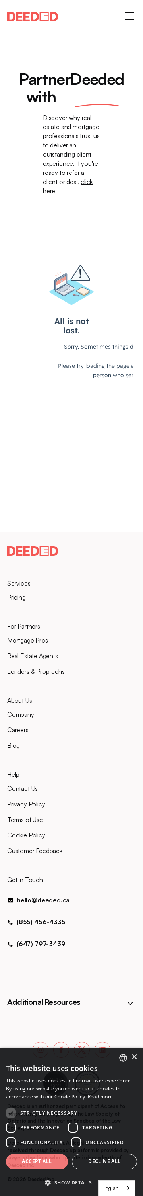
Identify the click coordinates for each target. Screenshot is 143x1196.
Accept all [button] (37, 1161)
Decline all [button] (104, 1161)
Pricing (16, 597)
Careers (18, 730)
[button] (128, 15)
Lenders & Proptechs (36, 671)
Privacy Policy (26, 804)
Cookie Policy (26, 835)
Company (20, 714)
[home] (32, 16)
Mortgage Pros (27, 640)
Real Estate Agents (32, 656)
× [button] (134, 1057)
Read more (100, 1096)
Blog (13, 745)
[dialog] (71, 1122)
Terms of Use (25, 819)
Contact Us (22, 788)
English (110, 1188)
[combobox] (116, 1188)
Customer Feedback (34, 851)
